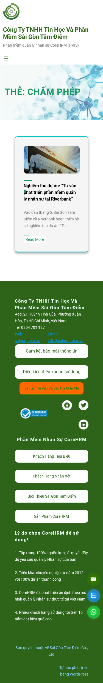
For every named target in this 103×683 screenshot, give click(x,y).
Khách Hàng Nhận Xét (52, 476)
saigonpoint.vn (27, 340)
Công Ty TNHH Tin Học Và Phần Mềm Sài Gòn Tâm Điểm (45, 33)
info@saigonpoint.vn (65, 340)
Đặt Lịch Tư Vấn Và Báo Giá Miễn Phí (51, 388)
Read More (36, 240)
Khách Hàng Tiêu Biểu (51, 456)
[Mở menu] (6, 58)
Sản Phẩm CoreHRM (51, 516)
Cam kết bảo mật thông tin (51, 351)
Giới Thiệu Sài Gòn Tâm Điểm (51, 496)
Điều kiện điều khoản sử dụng (51, 371)
